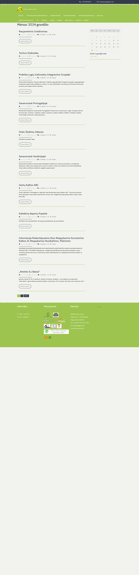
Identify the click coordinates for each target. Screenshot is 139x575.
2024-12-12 (24, 135)
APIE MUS (21, 15)
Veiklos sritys (69, 20)
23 (92, 47)
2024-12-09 (24, 274)
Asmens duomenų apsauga (26, 20)
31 (96, 50)
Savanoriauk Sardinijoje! (32, 156)
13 (109, 40)
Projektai (78, 20)
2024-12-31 (24, 34)
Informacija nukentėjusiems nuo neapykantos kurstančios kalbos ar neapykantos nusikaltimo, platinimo (51, 239)
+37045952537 (86, 2)
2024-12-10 (24, 216)
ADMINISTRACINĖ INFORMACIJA (86, 15)
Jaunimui (86, 20)
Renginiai (59, 20)
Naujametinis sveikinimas (33, 31)
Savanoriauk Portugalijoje (33, 103)
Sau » (95, 56)
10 (96, 40)
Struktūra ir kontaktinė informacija (36, 15)
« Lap (91, 56)
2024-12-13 (24, 77)
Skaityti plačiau (26, 41)
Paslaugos (100, 15)
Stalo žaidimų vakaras (31, 131)
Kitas (26, 295)
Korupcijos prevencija (69, 15)
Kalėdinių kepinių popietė (33, 213)
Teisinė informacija (55, 15)
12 (104, 40)
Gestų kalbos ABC (29, 185)
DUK (37, 20)
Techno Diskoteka (28, 53)
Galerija (52, 20)
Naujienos (44, 20)
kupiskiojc (32, 34)
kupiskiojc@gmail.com (107, 2)
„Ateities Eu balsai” (29, 271)
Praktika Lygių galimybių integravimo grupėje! (44, 74)
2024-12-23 (24, 56)
